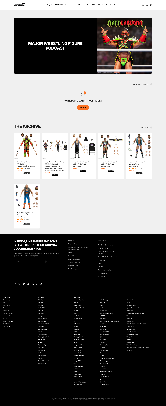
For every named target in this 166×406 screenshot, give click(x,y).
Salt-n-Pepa (103, 382)
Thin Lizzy (129, 318)
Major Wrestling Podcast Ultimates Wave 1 (137, 164)
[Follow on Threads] (28, 284)
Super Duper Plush (43, 323)
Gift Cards (6, 310)
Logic (101, 308)
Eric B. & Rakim (77, 347)
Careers (100, 267)
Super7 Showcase (74, 262)
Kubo (101, 305)
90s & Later (6, 305)
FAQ (99, 263)
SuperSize (41, 331)
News (70, 253)
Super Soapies (42, 334)
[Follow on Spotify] (41, 284)
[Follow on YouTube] (32, 284)
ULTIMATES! (59, 5)
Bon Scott (76, 316)
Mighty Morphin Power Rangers (109, 321)
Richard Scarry (104, 363)
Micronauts (103, 318)
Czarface (76, 329)
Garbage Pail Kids (78, 355)
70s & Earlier (6, 300)
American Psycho (78, 300)
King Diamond (77, 384)
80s (4, 302)
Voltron (128, 339)
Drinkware (41, 347)
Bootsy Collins (77, 318)
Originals (101, 5)
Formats (109, 5)
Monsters (81, 5)
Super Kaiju (41, 326)
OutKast (102, 342)
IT (74, 379)
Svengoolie (129, 310)
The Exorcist (77, 350)
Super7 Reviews (73, 256)
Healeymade (77, 374)
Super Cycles (42, 321)
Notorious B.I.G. (104, 334)
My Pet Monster (104, 331)
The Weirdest (130, 342)
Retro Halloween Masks (45, 361)
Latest (67, 5)
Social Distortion (131, 305)
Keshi (39, 353)
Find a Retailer (72, 244)
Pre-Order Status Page (105, 245)
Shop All (49, 5)
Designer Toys (42, 345)
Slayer (128, 302)
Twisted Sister (130, 329)
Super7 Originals (8, 321)
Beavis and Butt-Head (79, 308)
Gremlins (76, 371)
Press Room (102, 260)
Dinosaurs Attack (78, 339)
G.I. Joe (75, 358)
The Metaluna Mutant (106, 313)
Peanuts (102, 347)
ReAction (40, 302)
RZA (101, 379)
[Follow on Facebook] (15, 284)
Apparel (116, 5)
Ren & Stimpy (104, 361)
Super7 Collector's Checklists (107, 257)
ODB (101, 337)
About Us (71, 240)
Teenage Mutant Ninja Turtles (135, 313)
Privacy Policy (102, 273)
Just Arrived (6, 323)
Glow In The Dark (8, 313)
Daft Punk (76, 331)
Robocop (102, 366)
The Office (103, 339)
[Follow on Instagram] (24, 284)
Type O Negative (131, 331)
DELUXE (40, 310)
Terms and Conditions (105, 270)
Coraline (75, 326)
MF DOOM (103, 316)
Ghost (75, 363)
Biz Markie (76, 310)
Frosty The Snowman (79, 353)
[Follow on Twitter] (19, 284)
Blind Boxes (41, 300)
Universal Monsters (132, 334)
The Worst (129, 350)
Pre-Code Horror (105, 353)
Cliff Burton (76, 323)
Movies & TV (91, 5)
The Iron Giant (77, 376)
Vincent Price (130, 337)
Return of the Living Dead (107, 358)
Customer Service (104, 248)
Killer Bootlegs (104, 300)
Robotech (103, 368)
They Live (129, 316)
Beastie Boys (77, 305)
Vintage (40, 316)
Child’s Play (76, 321)
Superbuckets (42, 363)
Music (74, 5)
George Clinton (77, 361)
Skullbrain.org (72, 269)
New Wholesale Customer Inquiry (106, 253)
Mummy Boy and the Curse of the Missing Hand (78, 248)
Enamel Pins (41, 350)
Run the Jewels (104, 376)
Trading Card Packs (44, 337)
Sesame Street (104, 384)
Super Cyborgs (42, 318)
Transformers (130, 326)
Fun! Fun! (41, 313)
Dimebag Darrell (78, 337)
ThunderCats (130, 321)
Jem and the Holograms (80, 382)
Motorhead (103, 326)
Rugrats (102, 374)
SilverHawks (130, 300)
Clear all (83, 107)
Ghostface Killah (78, 366)
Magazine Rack (73, 265)
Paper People (42, 355)
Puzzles (40, 358)
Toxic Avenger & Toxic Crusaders (136, 323)
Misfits (102, 323)
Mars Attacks (104, 310)
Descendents (77, 334)
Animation (6, 308)
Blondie (75, 313)
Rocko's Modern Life (106, 371)
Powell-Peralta (104, 350)
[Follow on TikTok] (37, 284)
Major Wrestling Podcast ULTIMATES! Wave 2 (81, 164)
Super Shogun (42, 329)
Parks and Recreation (106, 345)
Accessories (41, 339)
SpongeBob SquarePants (133, 308)
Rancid (102, 355)
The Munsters (104, 329)
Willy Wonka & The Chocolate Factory (137, 347)
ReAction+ (41, 305)
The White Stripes (131, 345)
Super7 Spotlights (74, 259)
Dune (75, 342)
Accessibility (102, 276)
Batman (75, 302)
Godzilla (75, 368)
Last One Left (7, 326)
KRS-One (102, 302)
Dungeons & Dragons (79, 345)
